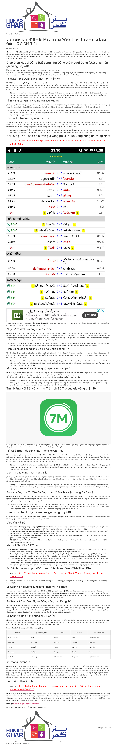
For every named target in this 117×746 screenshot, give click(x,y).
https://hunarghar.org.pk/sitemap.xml (26, 704)
